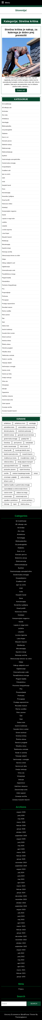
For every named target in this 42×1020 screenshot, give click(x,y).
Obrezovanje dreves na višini (11, 255)
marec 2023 (21, 926)
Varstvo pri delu (7, 374)
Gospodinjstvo (6, 167)
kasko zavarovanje (10, 446)
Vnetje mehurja (6, 377)
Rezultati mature (7, 307)
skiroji (36, 473)
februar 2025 (21, 856)
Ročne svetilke (6, 311)
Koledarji (4, 207)
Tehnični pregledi (7, 348)
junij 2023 (21, 916)
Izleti (3, 178)
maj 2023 (21, 919)
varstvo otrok (8, 492)
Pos (3, 289)
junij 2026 (21, 815)
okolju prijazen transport (25, 462)
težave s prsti (8, 481)
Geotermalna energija (9, 163)
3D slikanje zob (6, 107)
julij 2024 (21, 872)
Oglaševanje (6, 266)
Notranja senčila (7, 252)
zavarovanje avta (21, 496)
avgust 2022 (21, 950)
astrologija (32, 423)
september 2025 (21, 835)
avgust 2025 (21, 839)
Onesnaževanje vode (8, 270)
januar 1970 (21, 976)
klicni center (24, 446)
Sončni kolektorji (7, 329)
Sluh (3, 322)
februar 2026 (21, 825)
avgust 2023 (21, 909)
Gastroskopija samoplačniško (11, 159)
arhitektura (7, 423)
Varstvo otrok (6, 370)
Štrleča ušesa (6, 344)
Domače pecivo (7, 141)
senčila (6, 473)
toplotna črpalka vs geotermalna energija (17, 485)
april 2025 (21, 849)
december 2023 (21, 896)
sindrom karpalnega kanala (21, 473)
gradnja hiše (25, 439)
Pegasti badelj (6, 277)
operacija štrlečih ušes (11, 465)
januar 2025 (21, 859)
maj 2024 (21, 879)
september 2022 (21, 946)
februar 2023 (21, 929)
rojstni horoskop (25, 469)
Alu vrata (5, 115)
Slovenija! (21, 10)
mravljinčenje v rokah (27, 458)
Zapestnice (5, 392)
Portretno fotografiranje (9, 285)
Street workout (6, 337)
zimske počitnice (27, 500)
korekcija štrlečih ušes (22, 450)
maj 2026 (21, 819)
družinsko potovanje (24, 431)
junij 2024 (21, 876)
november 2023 (21, 899)
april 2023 (21, 923)
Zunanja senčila (7, 407)
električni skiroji (9, 435)
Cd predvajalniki (7, 130)
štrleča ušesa (25, 504)
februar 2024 (21, 889)
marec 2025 (21, 852)
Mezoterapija (6, 244)
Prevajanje (5, 300)
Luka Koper (5, 233)
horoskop (7, 442)
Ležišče (4, 222)
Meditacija (5, 240)
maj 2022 (21, 960)
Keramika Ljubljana (8, 196)
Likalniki (4, 226)
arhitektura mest (20, 423)
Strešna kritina (6, 340)
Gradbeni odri (6, 170)
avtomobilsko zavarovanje (26, 427)
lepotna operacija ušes (11, 454)
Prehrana (5, 296)
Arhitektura (5, 118)
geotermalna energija (10, 439)
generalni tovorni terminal (26, 435)
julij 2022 (21, 953)
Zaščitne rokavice (7, 396)
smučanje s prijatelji (10, 477)
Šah (3, 318)
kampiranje (29, 442)
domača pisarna (9, 431)
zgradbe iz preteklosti (10, 500)
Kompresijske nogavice (9, 211)
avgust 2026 (21, 812)
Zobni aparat (6, 403)
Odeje (4, 259)
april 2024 (21, 882)
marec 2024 (21, 886)
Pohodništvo (6, 281)
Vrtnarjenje (5, 385)
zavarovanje (8, 496)
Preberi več (22, 90)
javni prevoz (18, 442)
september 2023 (21, 906)
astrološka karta (9, 427)
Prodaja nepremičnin (8, 303)
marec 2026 (21, 822)
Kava (3, 189)
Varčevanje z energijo (8, 366)
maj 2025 (21, 845)
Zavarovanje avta (7, 400)
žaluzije (4, 388)
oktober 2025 (21, 832)
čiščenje (6, 504)
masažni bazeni (27, 454)
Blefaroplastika (6, 126)
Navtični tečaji (6, 248)
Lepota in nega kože (8, 218)
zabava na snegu (21, 492)
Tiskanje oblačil (6, 363)
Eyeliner (4, 155)
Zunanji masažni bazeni (9, 411)
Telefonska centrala (8, 355)
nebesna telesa (9, 462)
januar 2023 (21, 933)
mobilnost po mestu (10, 458)
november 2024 (21, 862)
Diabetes (5, 133)
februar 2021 (21, 973)
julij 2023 (21, 913)
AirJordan (5, 111)
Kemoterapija (6, 192)
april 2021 (21, 966)
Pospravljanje (6, 292)
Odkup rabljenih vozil (8, 263)
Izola (3, 181)
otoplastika (25, 465)
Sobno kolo (5, 326)
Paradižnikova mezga (8, 274)
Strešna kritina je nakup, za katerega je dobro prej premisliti (21, 32)
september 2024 (21, 866)
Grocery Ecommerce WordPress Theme (20, 1014)
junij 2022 (21, 956)
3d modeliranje (6, 104)
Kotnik (4, 215)
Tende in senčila (7, 359)
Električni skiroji (7, 144)
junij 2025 (21, 842)
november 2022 (21, 939)
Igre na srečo (6, 174)
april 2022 (21, 963)
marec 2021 (21, 970)
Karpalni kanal (6, 185)
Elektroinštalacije (7, 152)
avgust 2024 (21, 869)
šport (15, 504)
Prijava (21, 989)
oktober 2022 (21, 943)
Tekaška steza (6, 351)
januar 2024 (21, 892)
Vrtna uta (5, 381)
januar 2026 (21, 829)
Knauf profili (5, 200)
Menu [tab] (7, 2)
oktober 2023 (21, 903)
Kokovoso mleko (7, 203)
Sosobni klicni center (8, 333)
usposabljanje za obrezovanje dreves (16, 489)
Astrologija (5, 122)
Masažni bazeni (7, 237)
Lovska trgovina (7, 229)
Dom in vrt (5, 137)
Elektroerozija (6, 148)
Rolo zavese (6, 314)
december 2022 (21, 936)
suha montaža (25, 477)
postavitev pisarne (10, 469)
